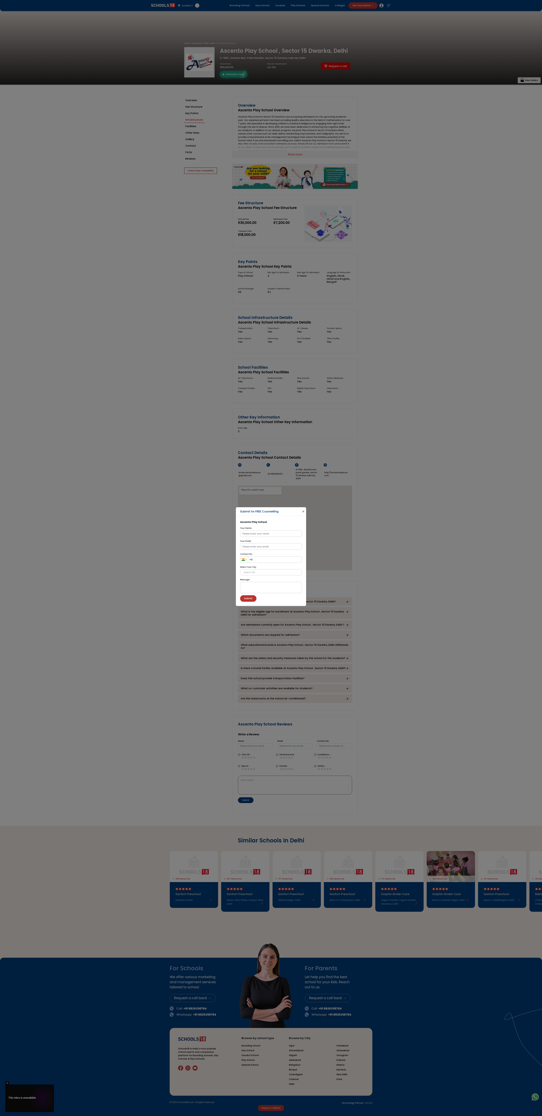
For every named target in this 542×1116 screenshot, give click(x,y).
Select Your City (248, 567)
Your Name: (246, 528)
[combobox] (244, 559)
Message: (245, 579)
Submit (248, 598)
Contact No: (246, 554)
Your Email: (245, 541)
